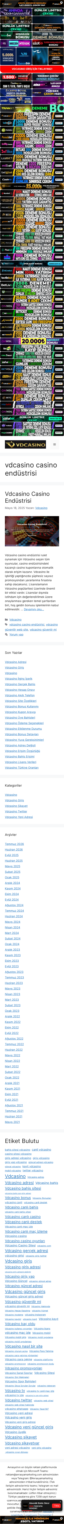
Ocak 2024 (12, 944)
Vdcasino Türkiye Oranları (22, 767)
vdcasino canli (13, 1202)
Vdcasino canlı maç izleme (26, 1231)
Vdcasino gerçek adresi (26, 1250)
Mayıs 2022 (12, 1055)
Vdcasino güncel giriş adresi (24, 1296)
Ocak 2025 (12, 877)
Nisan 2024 (12, 927)
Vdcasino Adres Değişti (20, 745)
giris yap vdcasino (16, 1162)
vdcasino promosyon (15, 1364)
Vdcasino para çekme (18, 1359)
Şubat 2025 (12, 871)
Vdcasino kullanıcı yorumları (18, 1328)
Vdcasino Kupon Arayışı (20, 712)
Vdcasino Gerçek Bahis (20, 684)
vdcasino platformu (43, 1359)
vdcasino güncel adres (40, 1281)
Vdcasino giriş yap (20, 1276)
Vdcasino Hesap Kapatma (17, 1310)
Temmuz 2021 (14, 1111)
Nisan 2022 (12, 1060)
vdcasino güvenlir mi (43, 629)
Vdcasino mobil (41, 1332)
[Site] (32, 115)
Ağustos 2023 (14, 972)
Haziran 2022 (14, 1049)
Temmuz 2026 (14, 844)
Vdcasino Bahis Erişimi (19, 756)
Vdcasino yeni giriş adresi (20, 1422)
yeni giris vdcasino (41, 1447)
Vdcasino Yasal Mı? (39, 1409)
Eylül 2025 (12, 855)
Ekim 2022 (12, 1027)
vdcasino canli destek (35, 1202)
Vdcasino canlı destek (23, 1222)
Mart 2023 (12, 999)
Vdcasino (15, 619)
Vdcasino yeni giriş (18, 1417)
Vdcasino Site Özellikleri (20, 701)
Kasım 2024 (13, 888)
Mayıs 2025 (12, 866)
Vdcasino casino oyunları (25, 1241)
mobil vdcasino (13, 1170)
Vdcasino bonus (18, 1198)
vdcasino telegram (46, 1386)
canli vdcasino (41, 1149)
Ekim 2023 (12, 960)
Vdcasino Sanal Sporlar (19, 1373)
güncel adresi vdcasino (40, 1162)
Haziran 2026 (14, 849)
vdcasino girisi (14, 1255)
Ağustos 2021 (14, 1105)
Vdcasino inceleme (14, 1315)
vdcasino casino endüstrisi (26, 624)
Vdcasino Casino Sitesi (20, 1245)
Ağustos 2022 (14, 1038)
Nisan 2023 (12, 994)
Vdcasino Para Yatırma (41, 1351)
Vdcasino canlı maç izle (19, 1226)
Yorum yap (16, 634)
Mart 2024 (12, 933)
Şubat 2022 (12, 1072)
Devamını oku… (34, 609)
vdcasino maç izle (18, 1333)
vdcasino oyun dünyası (16, 1452)
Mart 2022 (12, 1066)
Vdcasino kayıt (48, 1319)
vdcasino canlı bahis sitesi (18, 1212)
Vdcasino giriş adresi (23, 1267)
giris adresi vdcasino (18, 1158)
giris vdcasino (41, 1158)
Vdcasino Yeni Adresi (19, 817)
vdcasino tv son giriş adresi (37, 1395)
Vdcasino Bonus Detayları (22, 734)
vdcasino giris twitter (36, 1256)
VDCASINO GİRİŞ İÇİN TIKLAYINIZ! (32, 68)
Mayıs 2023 (12, 988)
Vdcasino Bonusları (41, 1198)
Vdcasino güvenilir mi (23, 1301)
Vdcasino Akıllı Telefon (20, 695)
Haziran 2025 (14, 860)
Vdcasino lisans (42, 1328)
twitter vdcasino (33, 1170)
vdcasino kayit (30, 1319)
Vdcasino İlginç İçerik (18, 678)
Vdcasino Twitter (16, 811)
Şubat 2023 (13, 1005)
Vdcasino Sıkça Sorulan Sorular (20, 1386)
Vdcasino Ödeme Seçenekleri (24, 723)
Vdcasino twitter (18, 1400)
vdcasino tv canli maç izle (40, 1391)
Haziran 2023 (14, 983)
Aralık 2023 (12, 949)
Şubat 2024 (13, 938)
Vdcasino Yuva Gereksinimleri (24, 739)
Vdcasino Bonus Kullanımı (22, 706)
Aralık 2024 (12, 883)
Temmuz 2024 (14, 910)
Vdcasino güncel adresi (24, 1286)
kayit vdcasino (31, 1166)
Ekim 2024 (12, 894)
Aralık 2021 (12, 1083)
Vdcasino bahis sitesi (23, 1188)
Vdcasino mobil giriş (15, 1337)
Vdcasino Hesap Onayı (20, 689)
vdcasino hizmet (40, 1310)
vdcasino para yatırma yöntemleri (21, 1355)
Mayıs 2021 (12, 1122)
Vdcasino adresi (19, 1182)
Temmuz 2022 (14, 1044)
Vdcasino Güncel (16, 1281)
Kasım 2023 (13, 955)
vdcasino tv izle (14, 1395)
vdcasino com (44, 1246)
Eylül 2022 (12, 1033)
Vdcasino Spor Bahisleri (20, 1381)
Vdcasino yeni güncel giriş (29, 1427)
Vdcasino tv (15, 1390)
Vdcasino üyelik (15, 1432)
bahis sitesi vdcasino (17, 1149)
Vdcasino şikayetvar (22, 1443)
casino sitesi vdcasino (18, 1153)
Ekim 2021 (11, 1094)
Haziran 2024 (14, 916)
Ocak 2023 (12, 1010)
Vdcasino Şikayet (16, 806)
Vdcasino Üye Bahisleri (20, 717)
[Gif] (32, 186)
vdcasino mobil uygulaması (18, 1341)
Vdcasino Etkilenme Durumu (23, 728)
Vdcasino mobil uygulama (40, 1337)
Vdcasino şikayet (21, 1437)
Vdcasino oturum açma (16, 1351)
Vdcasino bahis (46, 1183)
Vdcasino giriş (18, 1260)
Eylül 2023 (12, 966)
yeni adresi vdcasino (17, 1447)
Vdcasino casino (16, 1236)
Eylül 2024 (12, 899)
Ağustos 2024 (14, 905)
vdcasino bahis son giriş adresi (18, 1193)
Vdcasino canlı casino (23, 1216)
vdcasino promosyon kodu (40, 1364)
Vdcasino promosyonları (23, 1368)
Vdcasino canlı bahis (21, 1207)
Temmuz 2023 (14, 977)
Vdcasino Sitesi (44, 1373)
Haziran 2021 (13, 1116)
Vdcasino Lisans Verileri (20, 762)
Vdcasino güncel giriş (25, 1291)
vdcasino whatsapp (16, 1408)
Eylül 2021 (11, 1099)
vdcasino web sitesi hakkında (19, 1405)
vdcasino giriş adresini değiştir (18, 1272)
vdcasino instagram (35, 1314)
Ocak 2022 (12, 1077)
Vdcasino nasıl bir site (24, 1346)
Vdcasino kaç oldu (20, 1324)
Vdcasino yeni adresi (19, 1413)
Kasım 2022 (13, 1022)
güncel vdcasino (13, 1166)
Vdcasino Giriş (14, 667)
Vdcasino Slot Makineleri (17, 1377)
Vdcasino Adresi (15, 662)
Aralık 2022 (12, 1016)
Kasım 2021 (12, 1088)
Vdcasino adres (35, 1177)
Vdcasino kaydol (13, 1319)
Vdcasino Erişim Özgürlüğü (22, 751)
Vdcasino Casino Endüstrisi (27, 497)
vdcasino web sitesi (43, 1400)
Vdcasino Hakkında (40, 1306)
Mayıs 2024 (12, 921)
